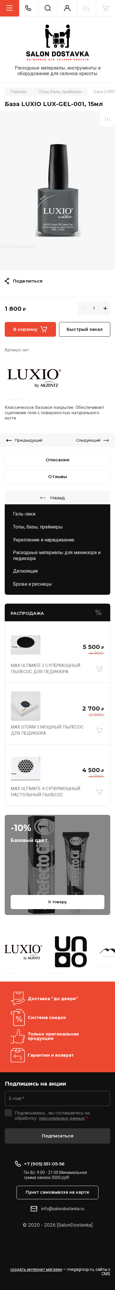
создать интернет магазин (36, 1269)
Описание (58, 460)
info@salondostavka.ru (62, 1208)
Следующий (88, 440)
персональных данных (62, 1118)
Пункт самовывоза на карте (57, 1192)
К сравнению (107, 118)
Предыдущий (28, 440)
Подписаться (57, 1136)
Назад (57, 498)
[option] (57, 190)
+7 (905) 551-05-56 (44, 1164)
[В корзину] (99, 668)
